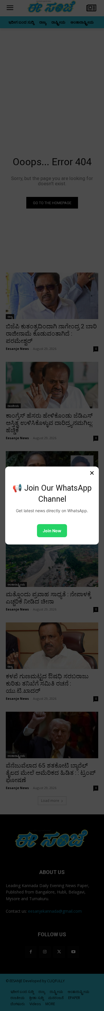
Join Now (52, 530)
